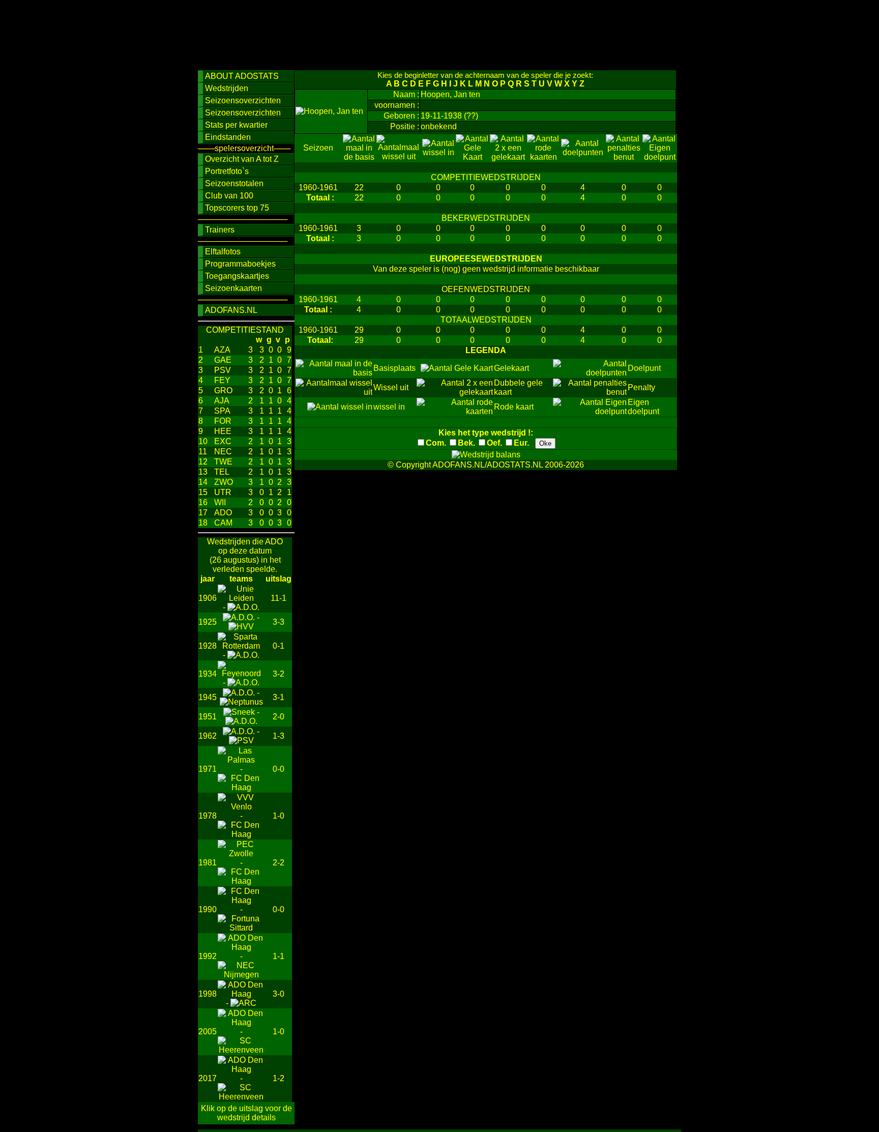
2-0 (278, 716)
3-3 (278, 622)
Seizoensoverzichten (243, 100)
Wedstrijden (226, 88)
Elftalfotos (223, 251)
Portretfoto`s (227, 171)
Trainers (220, 229)
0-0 (278, 769)
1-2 (278, 1078)
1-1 (278, 956)
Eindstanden (228, 137)
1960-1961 (318, 187)
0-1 (278, 646)
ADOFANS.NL (231, 310)
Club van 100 (229, 195)
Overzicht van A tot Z (242, 159)
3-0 (278, 994)
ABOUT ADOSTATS (242, 76)
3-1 (278, 697)
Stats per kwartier (236, 125)
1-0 (278, 815)
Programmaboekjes (240, 263)
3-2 (278, 674)
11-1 (278, 598)
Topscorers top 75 (237, 208)
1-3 (278, 736)
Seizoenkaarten (233, 288)
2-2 (278, 862)
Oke (545, 443)
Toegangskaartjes (237, 276)
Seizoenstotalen (234, 183)
